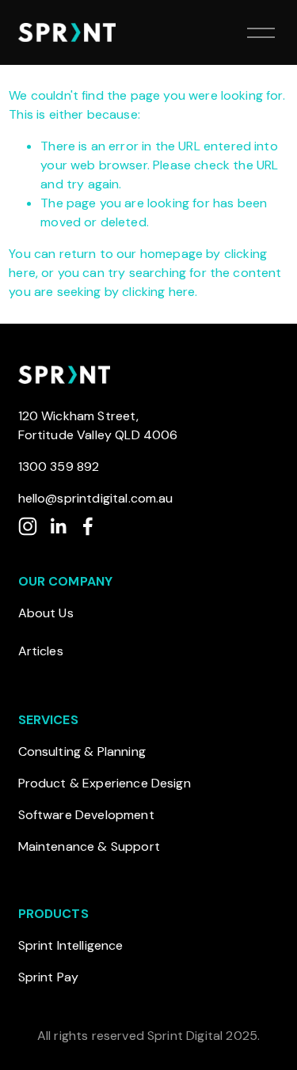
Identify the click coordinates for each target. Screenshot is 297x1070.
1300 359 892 (59, 466)
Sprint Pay (48, 977)
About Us (46, 613)
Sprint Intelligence (71, 945)
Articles (40, 651)
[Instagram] (27, 526)
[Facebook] (87, 526)
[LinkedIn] (57, 526)
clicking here (158, 291)
